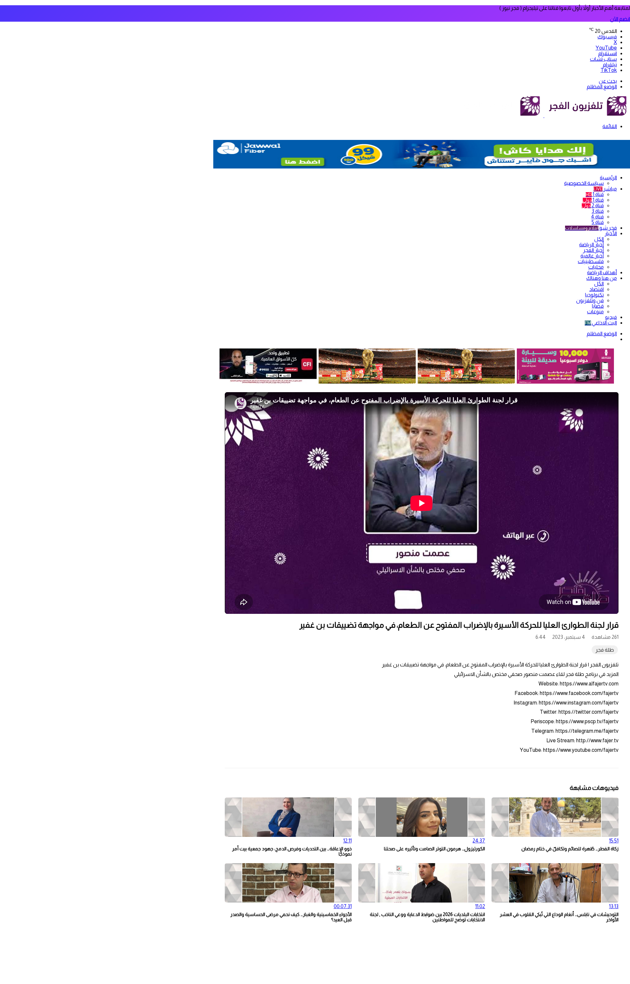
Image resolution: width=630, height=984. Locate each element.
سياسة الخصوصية (584, 183)
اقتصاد (596, 289)
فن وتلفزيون (590, 300)
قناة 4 (597, 216)
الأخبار (611, 233)
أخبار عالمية (592, 255)
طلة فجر (605, 650)
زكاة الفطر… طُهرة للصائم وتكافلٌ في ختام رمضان (570, 848)
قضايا (598, 306)
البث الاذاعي (601, 322)
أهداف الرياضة (602, 272)
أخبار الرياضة (591, 244)
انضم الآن (620, 19)
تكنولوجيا (594, 295)
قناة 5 (598, 222)
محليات (596, 267)
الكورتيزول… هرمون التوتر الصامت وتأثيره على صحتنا (434, 848)
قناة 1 (595, 194)
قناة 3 (598, 211)
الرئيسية (608, 177)
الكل (599, 239)
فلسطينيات (591, 261)
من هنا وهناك (601, 278)
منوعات (595, 311)
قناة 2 (593, 205)
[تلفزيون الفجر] (544, 115)
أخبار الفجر (593, 250)
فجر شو (591, 228)
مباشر (605, 188)
